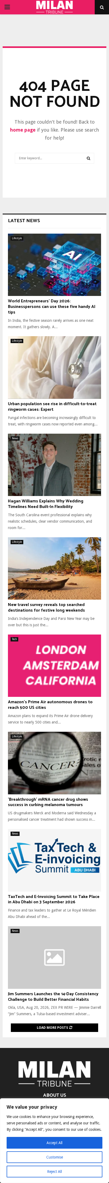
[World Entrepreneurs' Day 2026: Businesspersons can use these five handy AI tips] (54, 265)
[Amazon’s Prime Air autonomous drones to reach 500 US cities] (54, 666)
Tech (14, 639)
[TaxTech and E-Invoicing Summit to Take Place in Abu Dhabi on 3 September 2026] (54, 860)
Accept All (54, 1143)
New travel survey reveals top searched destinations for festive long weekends (46, 607)
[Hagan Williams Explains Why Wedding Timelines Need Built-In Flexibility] (54, 465)
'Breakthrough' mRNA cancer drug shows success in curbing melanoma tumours (48, 802)
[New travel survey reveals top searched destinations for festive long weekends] (54, 568)
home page (22, 130)
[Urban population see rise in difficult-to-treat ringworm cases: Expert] (54, 367)
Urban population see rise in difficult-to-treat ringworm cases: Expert (52, 406)
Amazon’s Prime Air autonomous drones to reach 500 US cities (50, 704)
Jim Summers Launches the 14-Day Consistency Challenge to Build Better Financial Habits (53, 996)
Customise (54, 1157)
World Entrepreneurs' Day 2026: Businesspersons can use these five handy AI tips (52, 307)
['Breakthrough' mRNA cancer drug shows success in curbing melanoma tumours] (54, 763)
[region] (54, 1140)
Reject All (54, 1171)
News (15, 438)
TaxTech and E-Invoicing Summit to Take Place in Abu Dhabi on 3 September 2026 (53, 899)
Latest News (24, 221)
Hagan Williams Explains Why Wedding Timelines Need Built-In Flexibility (45, 504)
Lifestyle (17, 238)
